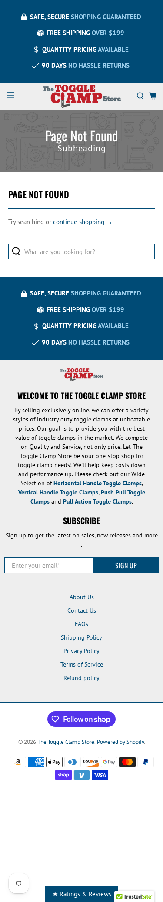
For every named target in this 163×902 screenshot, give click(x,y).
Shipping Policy (81, 637)
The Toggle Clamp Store (65, 741)
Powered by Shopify (120, 741)
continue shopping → (83, 222)
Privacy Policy (81, 651)
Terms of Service (81, 664)
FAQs (81, 624)
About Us (82, 597)
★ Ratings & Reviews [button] (81, 894)
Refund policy (81, 678)
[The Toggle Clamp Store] (82, 96)
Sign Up (126, 565)
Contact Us (81, 610)
